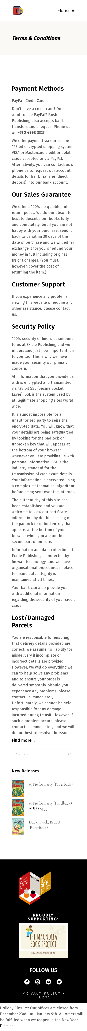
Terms (43, 997)
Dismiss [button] (6, 1026)
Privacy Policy (41, 993)
